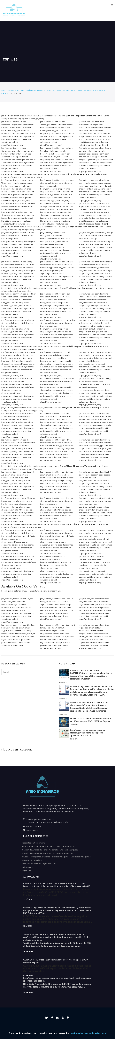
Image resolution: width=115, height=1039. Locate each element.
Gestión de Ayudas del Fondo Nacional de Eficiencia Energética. (50, 850)
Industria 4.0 (27, 867)
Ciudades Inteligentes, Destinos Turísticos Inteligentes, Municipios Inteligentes (56, 856)
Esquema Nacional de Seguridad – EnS (39, 863)
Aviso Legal (100, 1033)
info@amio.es (32, 830)
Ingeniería (26, 870)
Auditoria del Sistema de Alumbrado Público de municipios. (48, 846)
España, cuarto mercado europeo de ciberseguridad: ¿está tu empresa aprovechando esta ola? (87, 733)
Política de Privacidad (82, 1033)
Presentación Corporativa (33, 843)
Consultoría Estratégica (32, 860)
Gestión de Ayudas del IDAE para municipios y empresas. (47, 853)
